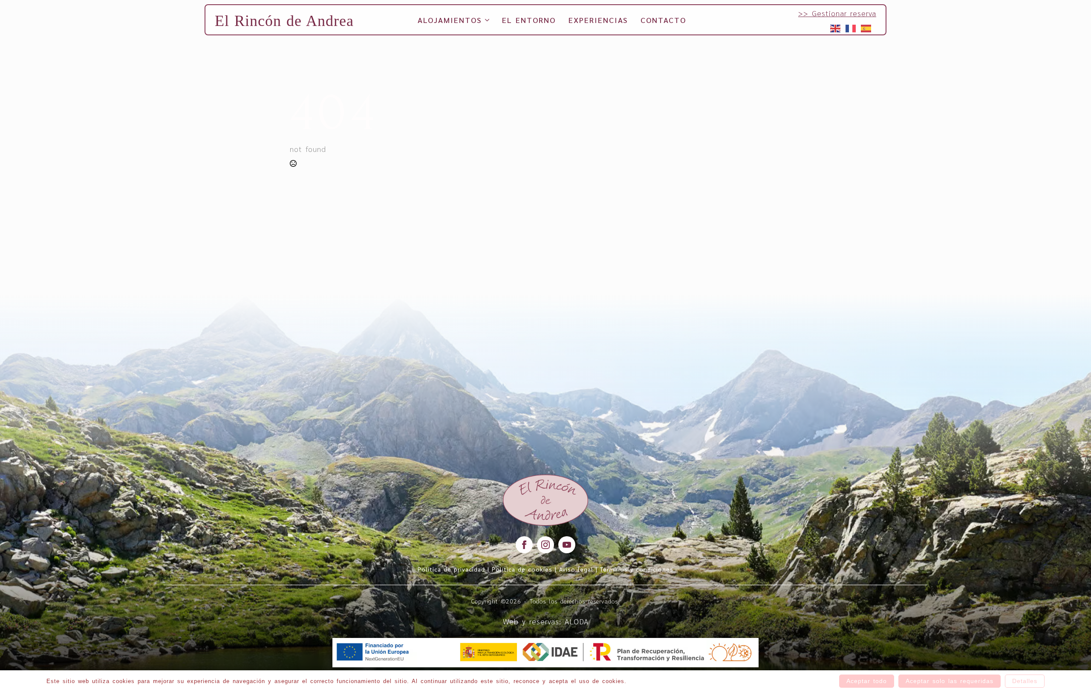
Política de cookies (522, 569)
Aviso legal (576, 569)
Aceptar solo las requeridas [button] (949, 681)
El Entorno (529, 20)
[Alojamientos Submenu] (485, 20)
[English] (835, 27)
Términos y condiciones (636, 569)
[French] (851, 27)
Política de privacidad (451, 569)
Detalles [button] (1024, 681)
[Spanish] (866, 27)
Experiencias (598, 20)
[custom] (566, 544)
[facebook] (524, 544)
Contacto (663, 20)
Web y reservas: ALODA (546, 621)
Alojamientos (450, 20)
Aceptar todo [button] (866, 681)
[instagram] (545, 544)
